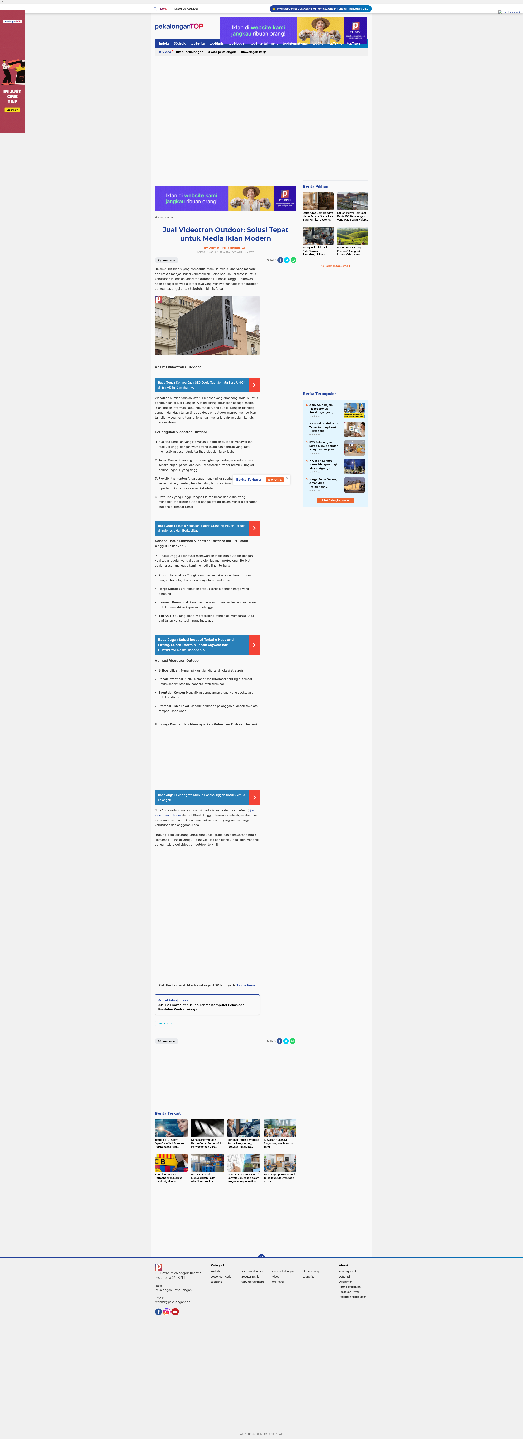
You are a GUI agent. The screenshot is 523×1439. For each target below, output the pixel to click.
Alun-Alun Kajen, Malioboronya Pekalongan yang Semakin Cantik (321, 408)
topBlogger (237, 43)
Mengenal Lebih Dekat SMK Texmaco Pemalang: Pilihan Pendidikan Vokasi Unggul (316, 251)
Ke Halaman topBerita (335, 265)
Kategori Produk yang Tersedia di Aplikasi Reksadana (324, 427)
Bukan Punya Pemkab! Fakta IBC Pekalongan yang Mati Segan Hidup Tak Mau (351, 216)
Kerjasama (165, 1023)
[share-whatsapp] (293, 260)
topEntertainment (264, 43)
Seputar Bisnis (250, 1276)
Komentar (168, 260)
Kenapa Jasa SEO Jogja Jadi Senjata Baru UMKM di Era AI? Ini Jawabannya (322, 8)
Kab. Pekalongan (190, 52)
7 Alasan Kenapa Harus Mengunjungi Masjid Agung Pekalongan (323, 464)
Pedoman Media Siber (352, 1296)
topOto (318, 43)
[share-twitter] (287, 260)
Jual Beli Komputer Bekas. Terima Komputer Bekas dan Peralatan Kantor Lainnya (201, 1007)
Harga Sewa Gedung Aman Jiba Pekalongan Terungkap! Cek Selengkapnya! (323, 483)
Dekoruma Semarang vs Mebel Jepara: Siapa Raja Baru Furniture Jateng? (318, 216)
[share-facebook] (280, 260)
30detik (180, 43)
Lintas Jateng (311, 1271)
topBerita (197, 43)
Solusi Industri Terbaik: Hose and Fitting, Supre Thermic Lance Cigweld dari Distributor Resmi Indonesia (196, 645)
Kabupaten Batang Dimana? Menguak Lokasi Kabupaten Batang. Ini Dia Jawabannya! (349, 251)
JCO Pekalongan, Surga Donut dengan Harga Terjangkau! (323, 445)
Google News (246, 985)
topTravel (354, 43)
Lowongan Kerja (255, 52)
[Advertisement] (261, 88)
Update (276, 479)
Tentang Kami (347, 1271)
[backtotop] (261, 1258)
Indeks (164, 43)
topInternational (295, 43)
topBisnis (217, 43)
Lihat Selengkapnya (334, 500)
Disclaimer (345, 1281)
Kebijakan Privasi (349, 1291)
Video (166, 52)
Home (163, 9)
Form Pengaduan (350, 1286)
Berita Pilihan (315, 186)
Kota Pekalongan (223, 52)
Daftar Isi (344, 1276)
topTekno (335, 43)
